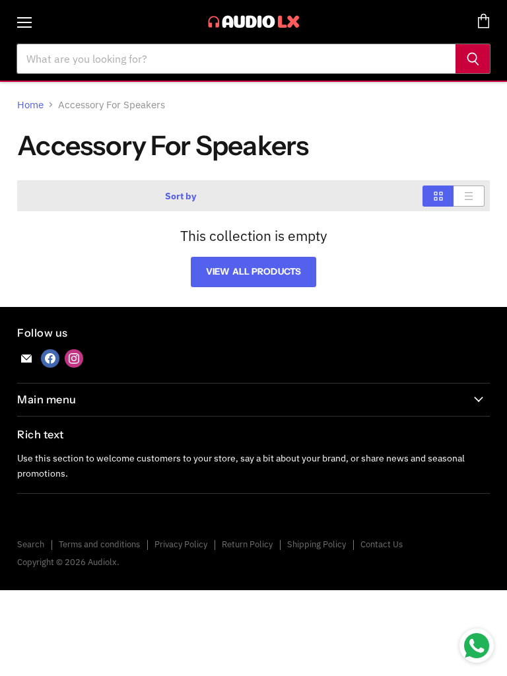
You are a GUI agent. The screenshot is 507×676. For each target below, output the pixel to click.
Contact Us (381, 544)
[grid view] (438, 196)
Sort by (180, 196)
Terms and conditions (99, 544)
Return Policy (247, 544)
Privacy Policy (180, 544)
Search (30, 544)
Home (30, 104)
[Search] (473, 59)
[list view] (469, 196)
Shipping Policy (316, 544)
